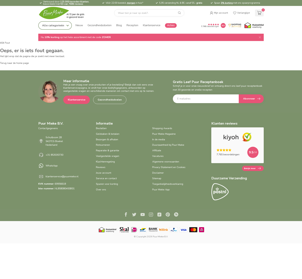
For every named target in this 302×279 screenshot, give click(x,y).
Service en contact (106, 178)
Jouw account (103, 172)
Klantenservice (151, 25)
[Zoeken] (179, 12)
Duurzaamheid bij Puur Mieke (168, 145)
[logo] (64, 13)
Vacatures (158, 156)
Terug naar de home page (14, 63)
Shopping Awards (162, 128)
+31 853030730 (54, 155)
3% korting (227, 3)
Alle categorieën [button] (53, 25)
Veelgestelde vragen (107, 156)
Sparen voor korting (107, 184)
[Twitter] (134, 215)
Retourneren (103, 145)
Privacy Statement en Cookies (168, 167)
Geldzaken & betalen (107, 134)
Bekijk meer (250, 168)
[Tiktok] (159, 215)
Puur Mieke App (161, 189)
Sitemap (156, 178)
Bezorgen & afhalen (107, 139)
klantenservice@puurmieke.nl (62, 176)
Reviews (100, 167)
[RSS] (176, 215)
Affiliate (156, 150)
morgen (131, 3)
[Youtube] (143, 215)
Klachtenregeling (105, 161)
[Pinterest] (168, 215)
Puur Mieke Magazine (164, 134)
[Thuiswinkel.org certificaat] (254, 25)
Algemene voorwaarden (165, 161)
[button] (219, 12)
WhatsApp (52, 165)
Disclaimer (158, 172)
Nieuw (79, 25)
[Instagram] (151, 215)
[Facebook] (126, 215)
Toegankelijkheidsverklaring (167, 184)
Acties (171, 25)
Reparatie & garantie (107, 150)
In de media (158, 139)
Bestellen (101, 128)
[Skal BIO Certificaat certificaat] (124, 229)
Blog (119, 25)
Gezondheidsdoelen (100, 25)
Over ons (101, 189)
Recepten (132, 25)
